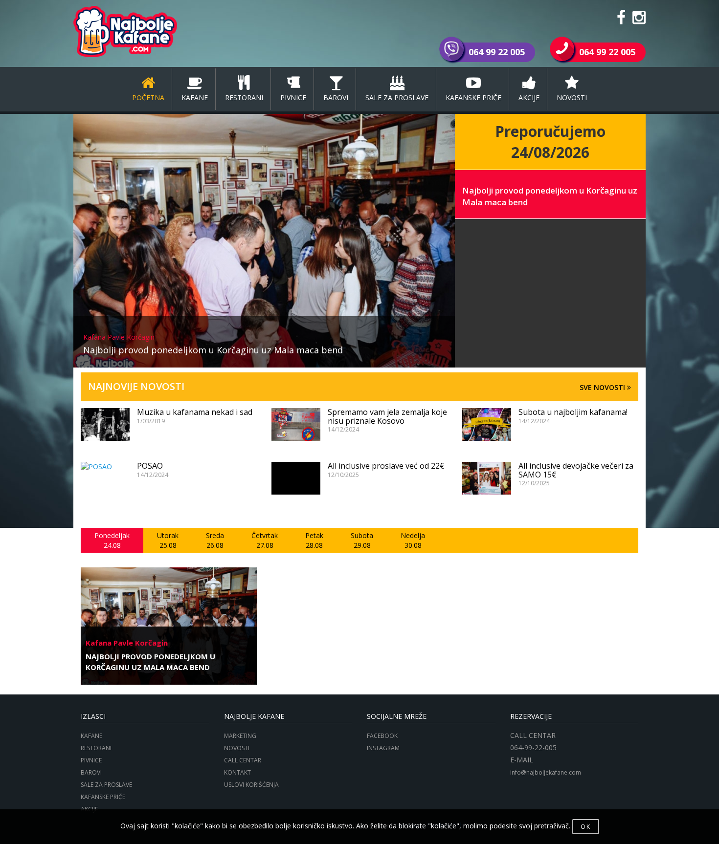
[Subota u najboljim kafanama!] (486, 424)
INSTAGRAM (383, 748)
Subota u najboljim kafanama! (573, 412)
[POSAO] (105, 467)
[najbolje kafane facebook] (621, 20)
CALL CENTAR (242, 760)
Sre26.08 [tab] (215, 540)
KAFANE (194, 97)
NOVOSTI (572, 97)
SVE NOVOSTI (603, 387)
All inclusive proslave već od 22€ (386, 465)
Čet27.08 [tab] (264, 540)
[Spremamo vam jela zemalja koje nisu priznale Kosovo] (295, 424)
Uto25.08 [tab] (168, 540)
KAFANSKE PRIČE (473, 97)
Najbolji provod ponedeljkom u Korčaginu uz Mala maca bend (213, 344)
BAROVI (335, 97)
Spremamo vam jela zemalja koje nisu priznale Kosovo (387, 416)
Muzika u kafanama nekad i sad (194, 412)
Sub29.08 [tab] (362, 540)
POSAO (150, 465)
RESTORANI (244, 97)
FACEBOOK (382, 736)
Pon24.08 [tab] (112, 540)
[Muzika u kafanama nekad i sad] (105, 424)
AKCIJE (528, 97)
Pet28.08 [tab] (314, 540)
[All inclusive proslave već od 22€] (295, 478)
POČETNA (148, 97)
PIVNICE (293, 97)
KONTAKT (237, 772)
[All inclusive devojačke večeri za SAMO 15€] (486, 478)
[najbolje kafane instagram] (639, 20)
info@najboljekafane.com (545, 772)
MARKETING (240, 736)
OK (586, 826)
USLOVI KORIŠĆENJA (251, 784)
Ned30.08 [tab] (413, 540)
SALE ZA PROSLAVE (396, 97)
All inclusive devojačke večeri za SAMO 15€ (575, 470)
